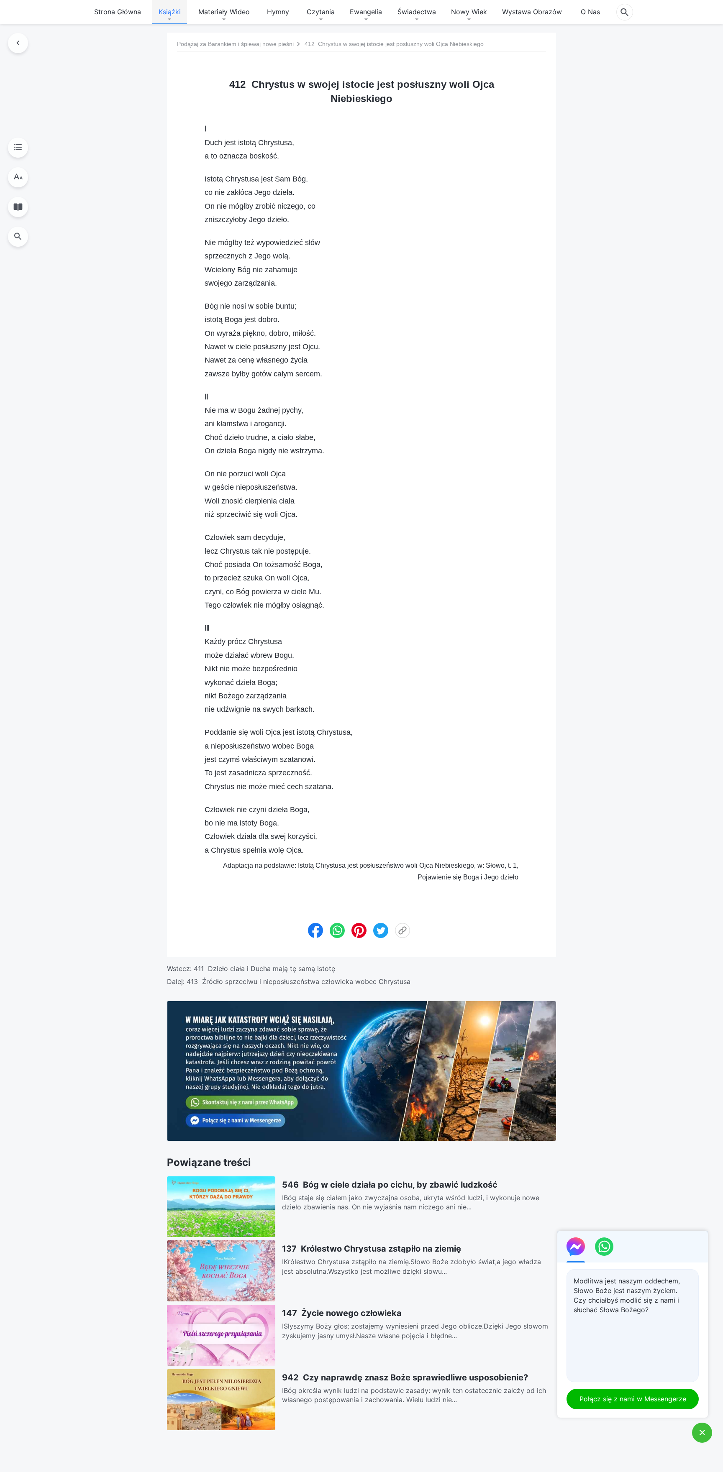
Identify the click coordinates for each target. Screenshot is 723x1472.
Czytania (321, 12)
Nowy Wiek (469, 12)
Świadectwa (416, 12)
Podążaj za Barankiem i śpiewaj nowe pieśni (235, 44)
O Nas (590, 12)
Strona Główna (117, 12)
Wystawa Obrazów (532, 12)
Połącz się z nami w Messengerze (632, 1399)
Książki (170, 12)
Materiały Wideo (224, 12)
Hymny (278, 12)
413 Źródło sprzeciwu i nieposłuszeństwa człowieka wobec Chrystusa (298, 981)
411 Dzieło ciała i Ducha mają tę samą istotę (264, 968)
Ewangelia (366, 12)
